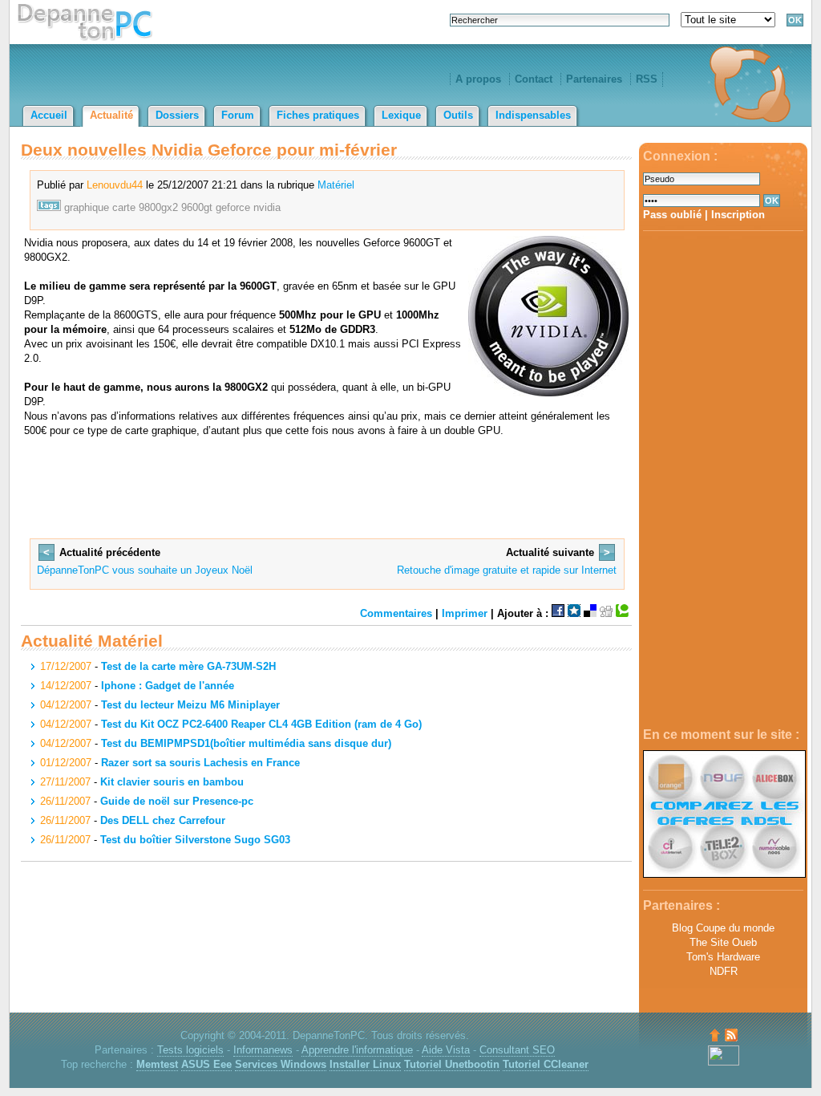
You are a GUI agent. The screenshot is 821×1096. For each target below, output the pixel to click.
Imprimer (464, 613)
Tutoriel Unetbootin (451, 1064)
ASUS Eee (206, 1064)
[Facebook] (558, 613)
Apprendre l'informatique (357, 1050)
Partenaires (594, 79)
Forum (237, 115)
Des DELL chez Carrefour (162, 820)
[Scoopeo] (574, 613)
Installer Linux (365, 1064)
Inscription (738, 215)
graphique (86, 207)
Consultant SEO (517, 1050)
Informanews (263, 1050)
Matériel (335, 185)
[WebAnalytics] (723, 1062)
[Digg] (606, 613)
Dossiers (177, 115)
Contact (533, 79)
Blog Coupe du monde (723, 928)
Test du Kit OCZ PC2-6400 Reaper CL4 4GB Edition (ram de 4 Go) (261, 724)
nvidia (267, 207)
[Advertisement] (723, 480)
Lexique (401, 115)
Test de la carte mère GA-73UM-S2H (188, 666)
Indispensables (533, 115)
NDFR (724, 971)
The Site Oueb (723, 942)
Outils (458, 115)
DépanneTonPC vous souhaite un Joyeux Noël (145, 570)
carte (123, 207)
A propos (478, 79)
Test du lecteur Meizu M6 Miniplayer (190, 705)
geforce (233, 207)
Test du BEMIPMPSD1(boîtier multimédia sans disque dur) (246, 743)
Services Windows (280, 1064)
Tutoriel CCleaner (545, 1064)
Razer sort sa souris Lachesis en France (200, 763)
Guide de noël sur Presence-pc (176, 801)
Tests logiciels (190, 1050)
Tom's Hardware (723, 957)
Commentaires (396, 613)
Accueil (48, 115)
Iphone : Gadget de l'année (167, 686)
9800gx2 (158, 207)
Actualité (111, 115)
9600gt (196, 207)
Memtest (157, 1064)
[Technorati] (622, 613)
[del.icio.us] (590, 613)
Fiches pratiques (318, 115)
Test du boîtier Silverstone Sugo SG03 (195, 840)
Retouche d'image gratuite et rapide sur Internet (507, 570)
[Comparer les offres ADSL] (724, 874)
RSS (646, 79)
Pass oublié (672, 215)
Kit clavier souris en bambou (172, 782)
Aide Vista (446, 1050)
